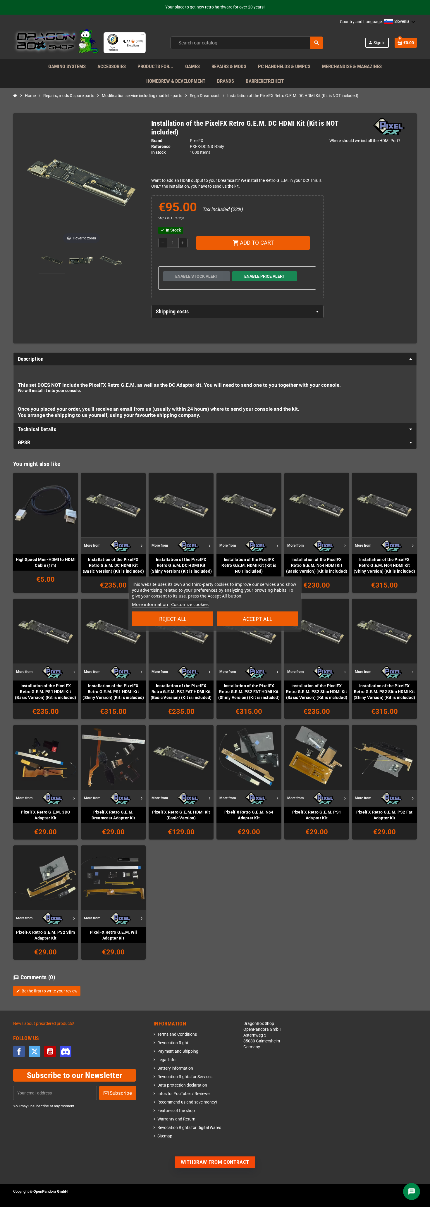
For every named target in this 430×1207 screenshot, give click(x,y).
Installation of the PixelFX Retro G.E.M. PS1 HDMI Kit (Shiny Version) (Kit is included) (113, 691)
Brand (156, 140)
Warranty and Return (176, 1119)
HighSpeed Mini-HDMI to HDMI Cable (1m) (46, 562)
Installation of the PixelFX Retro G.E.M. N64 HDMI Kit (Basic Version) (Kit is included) (316, 565)
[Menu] (142, 35)
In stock (158, 152)
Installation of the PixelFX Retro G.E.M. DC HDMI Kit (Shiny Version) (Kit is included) (181, 565)
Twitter (34, 1051)
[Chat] (411, 1191)
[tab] (237, 311)
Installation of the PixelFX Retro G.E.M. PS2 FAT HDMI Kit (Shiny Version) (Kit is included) (249, 691)
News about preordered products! (43, 1023)
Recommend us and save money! (187, 1102)
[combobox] (247, 43)
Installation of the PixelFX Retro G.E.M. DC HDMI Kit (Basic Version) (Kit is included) (113, 565)
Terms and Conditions (177, 1034)
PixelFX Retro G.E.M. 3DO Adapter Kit (45, 815)
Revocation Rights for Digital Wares (189, 1127)
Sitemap (164, 1136)
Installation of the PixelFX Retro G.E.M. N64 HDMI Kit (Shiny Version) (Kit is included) (384, 565)
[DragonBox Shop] (56, 42)
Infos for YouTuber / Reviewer (184, 1093)
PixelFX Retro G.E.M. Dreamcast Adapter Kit (113, 815)
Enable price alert (264, 276)
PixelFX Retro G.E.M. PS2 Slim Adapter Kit (45, 935)
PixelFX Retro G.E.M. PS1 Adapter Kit (316, 815)
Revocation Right (172, 1042)
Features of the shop (176, 1110)
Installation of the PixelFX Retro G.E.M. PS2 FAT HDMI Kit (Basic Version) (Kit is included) (181, 691)
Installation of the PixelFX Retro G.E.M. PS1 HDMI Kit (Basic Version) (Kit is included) (45, 691)
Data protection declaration (182, 1085)
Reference (161, 146)
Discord (65, 1051)
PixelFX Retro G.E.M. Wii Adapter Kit (113, 935)
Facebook (19, 1051)
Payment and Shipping (177, 1051)
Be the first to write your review (47, 991)
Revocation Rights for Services (184, 1076)
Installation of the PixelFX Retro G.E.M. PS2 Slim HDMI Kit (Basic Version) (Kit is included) (316, 691)
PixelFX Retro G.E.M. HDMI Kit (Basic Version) (181, 815)
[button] (400, 22)
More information (150, 604)
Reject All (172, 618)
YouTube (50, 1051)
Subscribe (120, 1093)
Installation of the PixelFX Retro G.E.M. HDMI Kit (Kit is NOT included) (248, 565)
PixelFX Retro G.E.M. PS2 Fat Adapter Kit (384, 815)
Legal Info (166, 1059)
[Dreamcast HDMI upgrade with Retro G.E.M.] (52, 261)
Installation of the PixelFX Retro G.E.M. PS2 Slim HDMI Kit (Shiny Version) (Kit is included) (384, 691)
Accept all (257, 618)
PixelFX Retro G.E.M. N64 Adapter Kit (249, 815)
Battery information (175, 1068)
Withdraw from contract (215, 1162)
